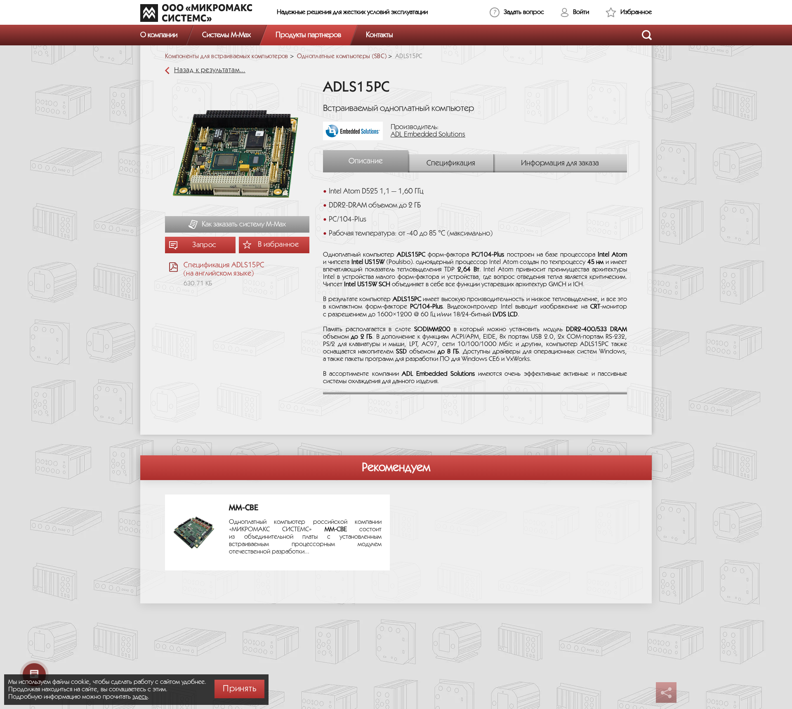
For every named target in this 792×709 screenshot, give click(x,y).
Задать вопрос (524, 12)
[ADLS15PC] (237, 157)
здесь (140, 697)
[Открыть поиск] (647, 35)
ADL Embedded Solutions (428, 135)
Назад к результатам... (209, 70)
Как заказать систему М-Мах (244, 224)
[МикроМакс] (196, 13)
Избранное (636, 12)
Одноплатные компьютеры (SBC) (342, 56)
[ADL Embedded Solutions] (356, 131)
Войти (581, 12)
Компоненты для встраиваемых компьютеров (226, 56)
